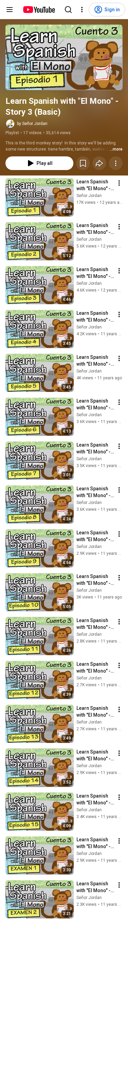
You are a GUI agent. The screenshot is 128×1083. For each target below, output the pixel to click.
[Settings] (82, 9)
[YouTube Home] (39, 9)
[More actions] (116, 163)
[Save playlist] (83, 163)
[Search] (68, 9)
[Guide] (9, 9)
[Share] (99, 163)
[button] (64, 57)
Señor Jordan (89, 195)
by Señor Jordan (32, 123)
